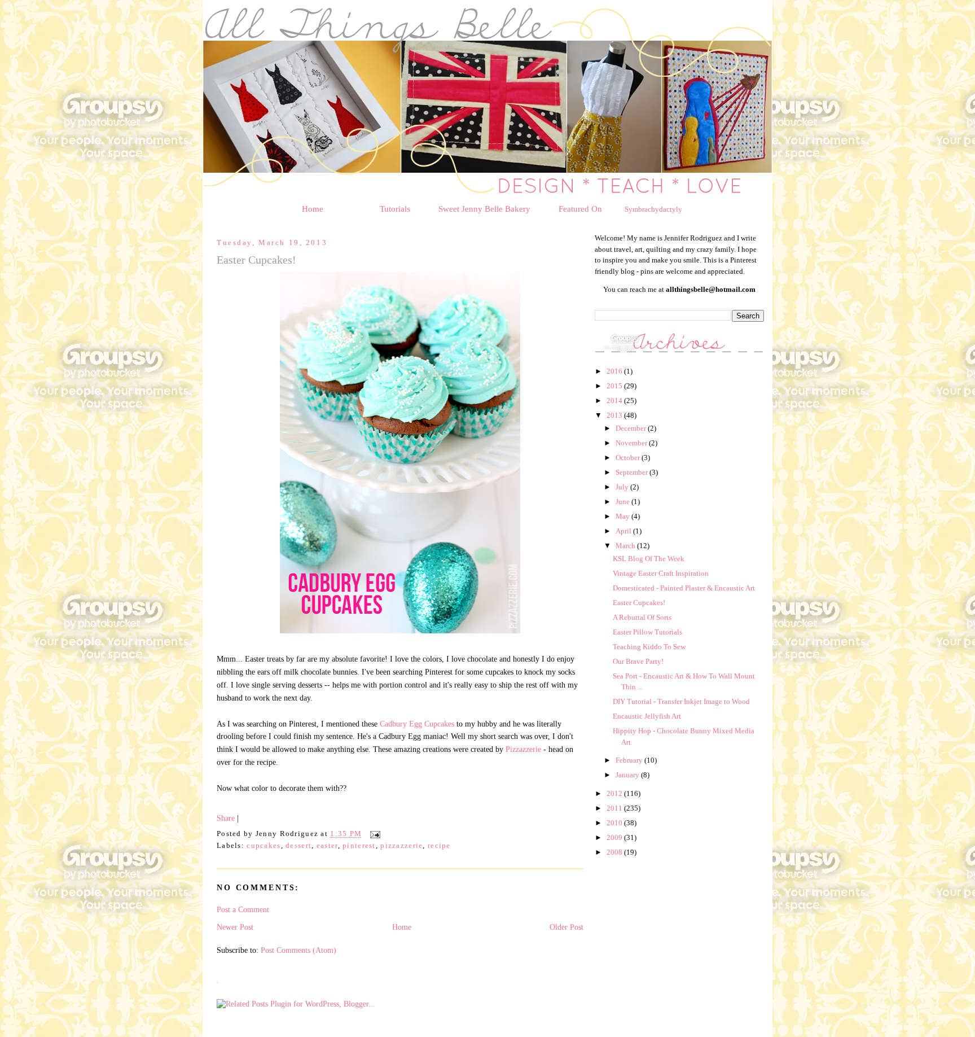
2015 (615, 386)
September (632, 472)
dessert (298, 846)
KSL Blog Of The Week (648, 558)
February (630, 760)
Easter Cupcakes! (639, 602)
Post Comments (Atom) (298, 950)
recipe (439, 846)
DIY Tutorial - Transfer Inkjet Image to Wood (681, 701)
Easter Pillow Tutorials (647, 632)
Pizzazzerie (523, 749)
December (632, 428)
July (623, 487)
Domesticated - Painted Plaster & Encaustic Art (684, 588)
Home (312, 208)
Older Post (566, 926)
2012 (615, 793)
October (629, 457)
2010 (615, 823)
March (626, 545)
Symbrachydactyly (653, 209)
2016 (615, 371)
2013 (615, 415)
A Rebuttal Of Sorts (642, 617)
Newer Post (235, 926)
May (623, 516)
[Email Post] (373, 834)
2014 (615, 400)
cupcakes (263, 846)
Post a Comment (243, 909)
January (628, 775)
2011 (615, 808)
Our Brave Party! (638, 661)
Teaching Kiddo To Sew (649, 646)
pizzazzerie (401, 846)
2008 (615, 852)
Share (226, 817)
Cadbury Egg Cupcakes (417, 723)
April (624, 531)
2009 (615, 837)
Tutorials (395, 208)
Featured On (580, 208)
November (632, 443)
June (623, 501)
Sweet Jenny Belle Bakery (484, 208)
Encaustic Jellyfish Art (647, 716)
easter (327, 846)
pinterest (359, 846)
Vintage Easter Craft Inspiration (661, 573)
